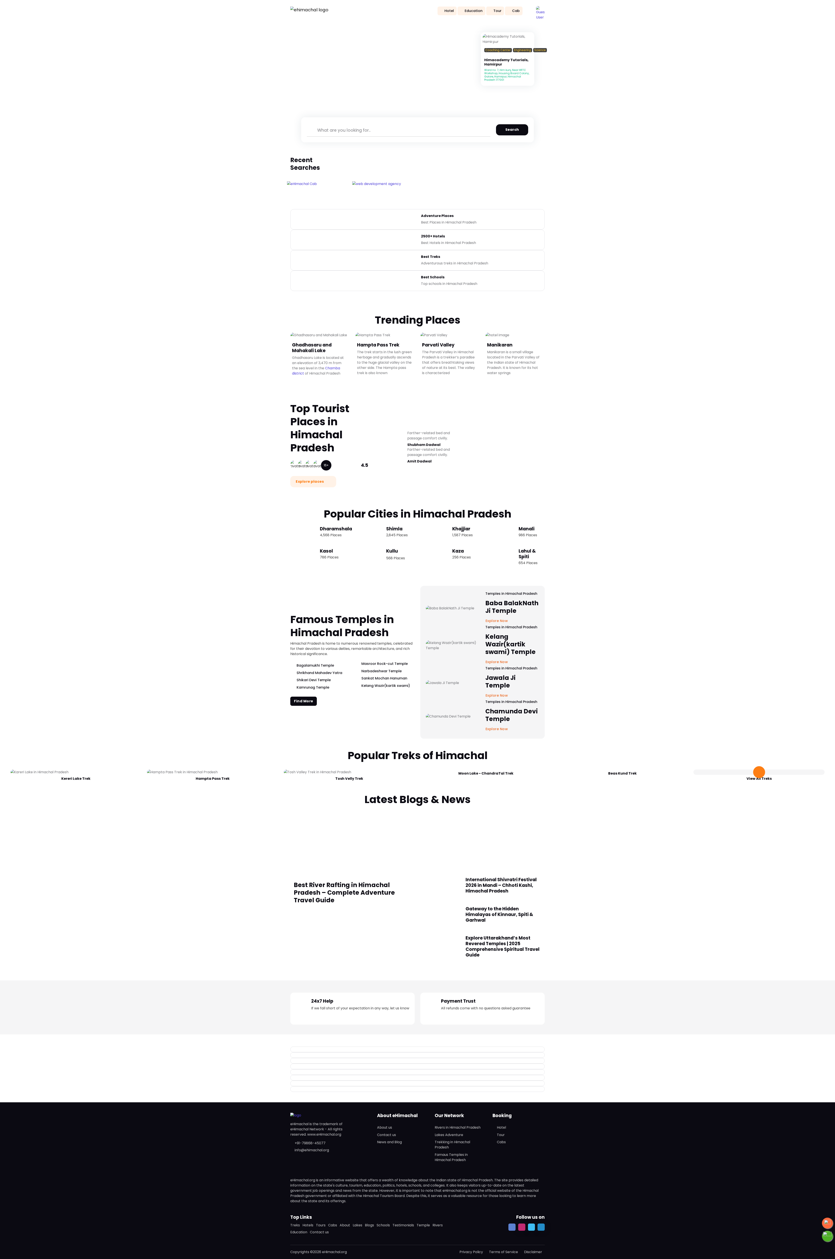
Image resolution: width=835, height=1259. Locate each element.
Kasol (326, 551)
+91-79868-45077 (310, 1143)
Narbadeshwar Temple (381, 671)
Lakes (357, 1225)
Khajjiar (461, 529)
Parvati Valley (438, 344)
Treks (295, 1225)
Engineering (522, 50)
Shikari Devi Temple (314, 679)
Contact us (386, 1134)
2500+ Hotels (433, 236)
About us (384, 1127)
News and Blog (389, 1142)
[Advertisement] (417, 838)
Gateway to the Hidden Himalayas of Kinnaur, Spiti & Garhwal (499, 914)
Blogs (369, 1225)
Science (540, 50)
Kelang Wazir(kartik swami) (385, 685)
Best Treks (430, 256)
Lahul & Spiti (527, 554)
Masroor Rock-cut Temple (384, 663)
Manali (526, 529)
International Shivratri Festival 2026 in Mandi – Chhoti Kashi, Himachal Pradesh (501, 885)
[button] (540, 10)
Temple (423, 1225)
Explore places (310, 481)
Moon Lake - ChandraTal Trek (485, 773)
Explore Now (497, 728)
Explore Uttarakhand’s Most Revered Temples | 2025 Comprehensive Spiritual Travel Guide (502, 946)
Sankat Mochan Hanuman (384, 678)
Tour (497, 10)
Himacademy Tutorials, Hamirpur (506, 62)
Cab (516, 10)
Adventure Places (437, 215)
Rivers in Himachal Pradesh (458, 1127)
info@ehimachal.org (312, 1150)
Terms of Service (503, 1251)
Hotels (307, 1225)
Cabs (501, 1142)
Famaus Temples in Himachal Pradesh (451, 1157)
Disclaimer (533, 1251)
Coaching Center (498, 50)
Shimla (394, 529)
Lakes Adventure (449, 1134)
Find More (303, 701)
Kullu (392, 551)
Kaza (458, 551)
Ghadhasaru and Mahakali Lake (312, 347)
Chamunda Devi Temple (511, 715)
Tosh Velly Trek (349, 778)
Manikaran (500, 344)
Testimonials (403, 1225)
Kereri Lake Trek (75, 778)
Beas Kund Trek (622, 773)
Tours (321, 1225)
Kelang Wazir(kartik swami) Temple (510, 644)
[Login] (485, 55)
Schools (383, 1225)
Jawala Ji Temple (500, 682)
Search (512, 129)
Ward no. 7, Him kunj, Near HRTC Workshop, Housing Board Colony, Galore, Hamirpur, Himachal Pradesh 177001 (506, 75)
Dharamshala (336, 529)
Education (474, 10)
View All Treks (759, 778)
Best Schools (432, 277)
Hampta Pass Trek (378, 344)
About (345, 1225)
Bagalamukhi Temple (315, 665)
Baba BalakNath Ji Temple (511, 607)
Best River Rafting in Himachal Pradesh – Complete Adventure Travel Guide (344, 892)
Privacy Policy (471, 1251)
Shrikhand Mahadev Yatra (319, 672)
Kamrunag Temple (313, 687)
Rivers (438, 1225)
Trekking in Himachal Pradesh (452, 1145)
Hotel (449, 10)
